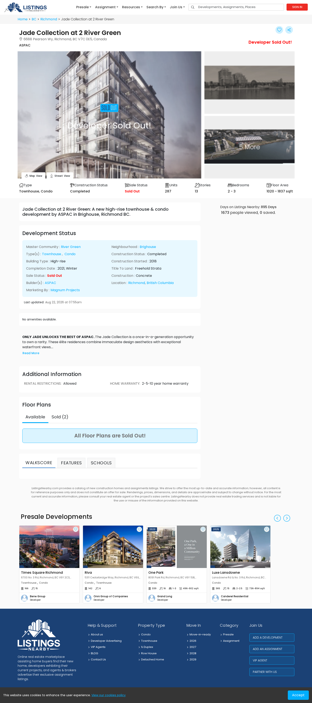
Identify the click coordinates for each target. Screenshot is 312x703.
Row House (149, 653)
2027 (193, 647)
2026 (193, 641)
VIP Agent (260, 660)
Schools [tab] (101, 463)
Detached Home (152, 659)
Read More (30, 353)
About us (97, 634)
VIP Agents (98, 647)
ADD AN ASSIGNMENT (267, 649)
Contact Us (98, 659)
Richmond (48, 19)
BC (34, 19)
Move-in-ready (200, 634)
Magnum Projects (65, 290)
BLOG (94, 653)
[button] (83, 7)
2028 (193, 653)
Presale (228, 634)
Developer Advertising (106, 641)
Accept (298, 695)
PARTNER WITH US (265, 672)
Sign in (297, 7)
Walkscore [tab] (38, 463)
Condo (70, 254)
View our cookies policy (108, 695)
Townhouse (51, 254)
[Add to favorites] (75, 529)
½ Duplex (147, 647)
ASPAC (50, 282)
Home (23, 19)
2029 (193, 659)
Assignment (231, 641)
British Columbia (160, 282)
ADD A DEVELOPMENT (267, 637)
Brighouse (148, 246)
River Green (71, 246)
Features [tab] (71, 463)
